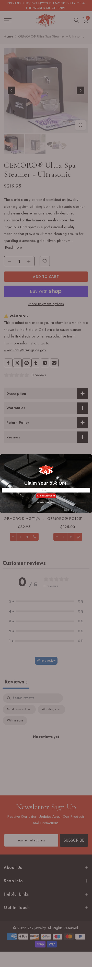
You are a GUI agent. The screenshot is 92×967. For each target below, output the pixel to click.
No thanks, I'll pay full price (46, 502)
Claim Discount (46, 495)
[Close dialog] (90, 456)
